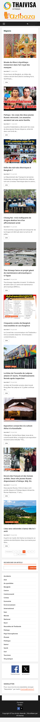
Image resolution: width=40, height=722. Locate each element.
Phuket (18, 469)
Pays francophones (11, 634)
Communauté (9, 594)
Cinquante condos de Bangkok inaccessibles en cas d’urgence (20, 307)
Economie (7, 601)
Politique (7, 641)
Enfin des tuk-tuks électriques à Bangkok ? (20, 151)
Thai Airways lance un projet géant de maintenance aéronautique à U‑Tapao (20, 254)
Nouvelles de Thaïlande (12, 626)
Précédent (9, 552)
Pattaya (12, 108)
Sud (5, 652)
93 (18, 554)
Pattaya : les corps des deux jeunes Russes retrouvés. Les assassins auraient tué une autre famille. (20, 99)
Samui (16, 522)
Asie (5, 580)
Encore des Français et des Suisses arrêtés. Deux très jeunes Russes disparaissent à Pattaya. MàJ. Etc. (20, 460)
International (9, 608)
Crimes (7, 108)
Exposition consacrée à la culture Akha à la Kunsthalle (20, 409)
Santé (6, 648)
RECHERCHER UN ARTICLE (13, 563)
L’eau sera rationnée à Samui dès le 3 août (20, 512)
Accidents (8, 366)
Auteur (20, 705)
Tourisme (7, 655)
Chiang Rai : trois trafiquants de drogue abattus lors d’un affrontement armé (20, 201)
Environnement (15, 161)
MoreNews (31, 713)
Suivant (23, 554)
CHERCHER (33, 568)
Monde (6, 616)
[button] (4, 24)
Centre (7, 55)
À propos (20, 702)
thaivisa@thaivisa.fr (27, 689)
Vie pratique (14, 316)
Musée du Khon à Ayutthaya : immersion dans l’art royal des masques (20, 46)
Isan (5, 612)
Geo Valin (6, 71)
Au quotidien (8, 583)
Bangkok (8, 161)
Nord (7, 211)
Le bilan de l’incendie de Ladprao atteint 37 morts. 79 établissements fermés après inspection (20, 357)
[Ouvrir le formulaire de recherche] (27, 24)
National (7, 619)
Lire (7, 82)
